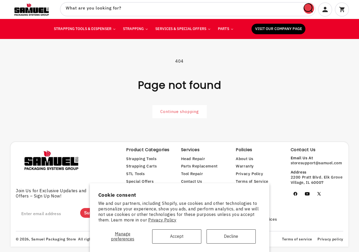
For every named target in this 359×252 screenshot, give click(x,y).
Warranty (245, 166)
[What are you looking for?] (309, 8)
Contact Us (191, 181)
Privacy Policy (162, 220)
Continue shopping (179, 111)
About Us (244, 158)
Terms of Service (252, 181)
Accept (176, 236)
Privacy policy (330, 239)
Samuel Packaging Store (53, 239)
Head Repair (193, 158)
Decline (231, 236)
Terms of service (297, 239)
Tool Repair (192, 173)
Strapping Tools (141, 158)
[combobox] (187, 9)
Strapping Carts (141, 166)
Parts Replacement (199, 166)
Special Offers (139, 181)
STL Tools (135, 173)
